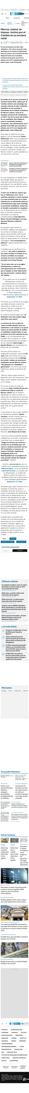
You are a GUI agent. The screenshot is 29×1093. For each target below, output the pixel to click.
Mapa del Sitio (12, 1052)
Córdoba (17, 23)
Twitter (2, 1023)
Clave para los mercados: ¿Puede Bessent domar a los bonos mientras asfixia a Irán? (14, 617)
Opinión (14, 1038)
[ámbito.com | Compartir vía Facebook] (26, 42)
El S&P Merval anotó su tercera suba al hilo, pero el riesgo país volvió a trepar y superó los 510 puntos (16, 656)
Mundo (13, 1041)
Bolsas (10, 690)
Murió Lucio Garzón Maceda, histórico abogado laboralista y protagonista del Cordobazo (7, 792)
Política (24, 1032)
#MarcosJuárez (7, 468)
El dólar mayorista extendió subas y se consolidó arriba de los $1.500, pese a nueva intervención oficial (16, 648)
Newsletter (24, 1023)
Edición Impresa (7, 1044)
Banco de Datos (7, 1035)
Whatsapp (22, 1023)
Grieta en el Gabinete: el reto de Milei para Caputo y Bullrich (16, 632)
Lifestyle (23, 1038)
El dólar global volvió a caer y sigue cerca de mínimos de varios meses (13, 901)
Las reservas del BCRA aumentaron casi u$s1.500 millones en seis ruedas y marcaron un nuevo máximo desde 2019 (14, 927)
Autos (22, 1046)
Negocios (5, 1038)
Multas (4, 1060)
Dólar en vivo (14, 9)
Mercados (19, 1035)
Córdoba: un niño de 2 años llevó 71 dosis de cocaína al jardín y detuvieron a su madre (18, 170)
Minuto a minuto (6, 885)
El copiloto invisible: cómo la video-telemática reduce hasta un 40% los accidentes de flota (14, 587)
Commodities (17, 690)
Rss (3, 1052)
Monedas (4, 690)
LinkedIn (14, 1023)
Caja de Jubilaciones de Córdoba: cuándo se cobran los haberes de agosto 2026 (19, 805)
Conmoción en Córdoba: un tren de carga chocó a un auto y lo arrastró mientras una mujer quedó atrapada (21, 792)
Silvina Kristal (6, 42)
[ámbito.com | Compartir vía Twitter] (28, 42)
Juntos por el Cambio (8, 542)
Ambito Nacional (9, 23)
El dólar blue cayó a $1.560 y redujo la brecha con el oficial (14, 938)
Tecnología (18, 1049)
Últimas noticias (16, 1030)
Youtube (18, 1023)
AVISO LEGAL (6, 1058)
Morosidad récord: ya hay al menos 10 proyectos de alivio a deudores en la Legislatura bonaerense (19, 817)
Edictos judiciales (19, 1058)
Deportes (22, 1041)
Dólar (7, 18)
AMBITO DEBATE (23, 1067)
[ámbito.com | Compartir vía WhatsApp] (24, 42)
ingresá (26, 13)
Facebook (6, 1023)
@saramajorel (15, 464)
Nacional (5, 1041)
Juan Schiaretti (21, 542)
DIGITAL (6, 1067)
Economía (17, 18)
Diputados (22, 9)
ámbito (3, 23)
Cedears (25, 690)
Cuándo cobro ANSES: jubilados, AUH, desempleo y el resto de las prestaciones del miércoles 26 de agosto (14, 608)
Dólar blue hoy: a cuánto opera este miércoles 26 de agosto (13, 600)
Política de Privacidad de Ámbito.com (14, 1055)
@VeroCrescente (9, 471)
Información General (9, 1046)
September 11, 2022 (14, 297)
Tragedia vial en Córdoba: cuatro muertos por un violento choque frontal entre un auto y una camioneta (15, 80)
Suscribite (20, 550)
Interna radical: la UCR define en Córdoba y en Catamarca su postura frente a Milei (18, 164)
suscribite (21, 13)
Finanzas (14, 1032)
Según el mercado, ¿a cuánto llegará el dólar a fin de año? (14, 962)
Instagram (10, 1023)
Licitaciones (14, 1060)
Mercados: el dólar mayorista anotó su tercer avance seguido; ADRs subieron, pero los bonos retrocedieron (13, 890)
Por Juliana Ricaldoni (15, 821)
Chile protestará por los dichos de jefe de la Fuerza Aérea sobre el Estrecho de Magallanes (16, 639)
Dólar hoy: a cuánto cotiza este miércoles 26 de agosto (13, 594)
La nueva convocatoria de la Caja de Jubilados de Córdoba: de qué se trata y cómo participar (15, 86)
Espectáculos (6, 1049)
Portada (5, 1030)
